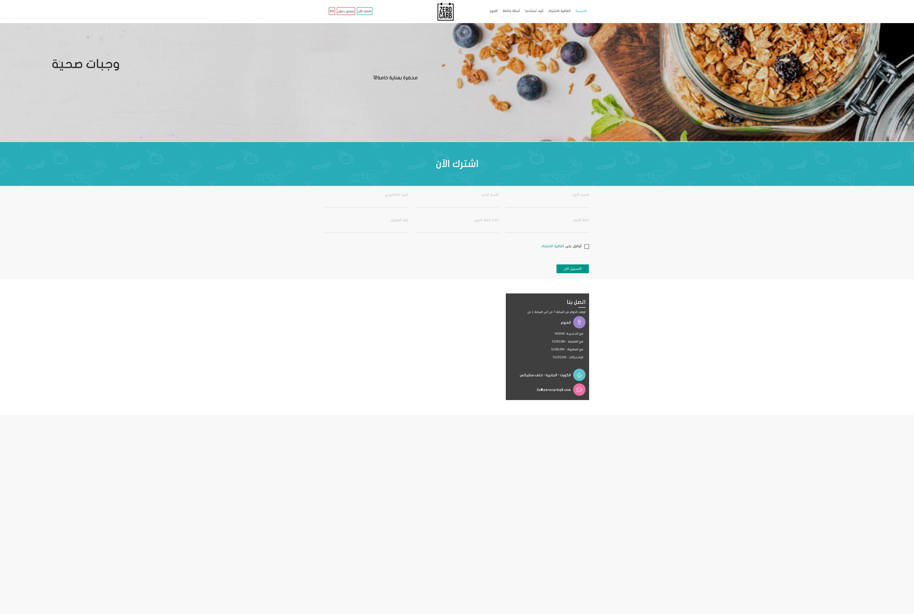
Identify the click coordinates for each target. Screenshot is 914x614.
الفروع (494, 11)
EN (332, 11)
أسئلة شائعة (511, 11)
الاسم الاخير (490, 195)
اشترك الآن (364, 11)
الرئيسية (581, 11)
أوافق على (561, 246)
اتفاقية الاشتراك (559, 11)
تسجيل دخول (346, 11)
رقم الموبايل (399, 220)
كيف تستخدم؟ (534, 11)
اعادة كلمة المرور (486, 220)
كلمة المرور (581, 220)
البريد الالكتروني (396, 195)
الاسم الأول (580, 195)
